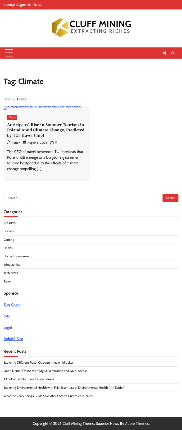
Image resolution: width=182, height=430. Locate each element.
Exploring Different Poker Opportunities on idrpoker (38, 362)
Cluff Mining (72, 423)
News (12, 117)
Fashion (9, 231)
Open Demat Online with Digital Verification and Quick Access (45, 371)
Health (8, 248)
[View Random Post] (164, 53)
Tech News (11, 273)
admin (16, 142)
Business (10, 223)
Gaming (9, 239)
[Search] (172, 53)
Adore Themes (137, 423)
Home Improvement (18, 256)
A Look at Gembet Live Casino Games (29, 379)
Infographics (12, 264)
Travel (7, 281)
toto (7, 316)
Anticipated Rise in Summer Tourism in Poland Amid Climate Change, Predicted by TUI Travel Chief (45, 130)
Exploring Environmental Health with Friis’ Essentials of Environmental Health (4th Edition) (64, 387)
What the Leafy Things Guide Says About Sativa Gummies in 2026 (48, 396)
